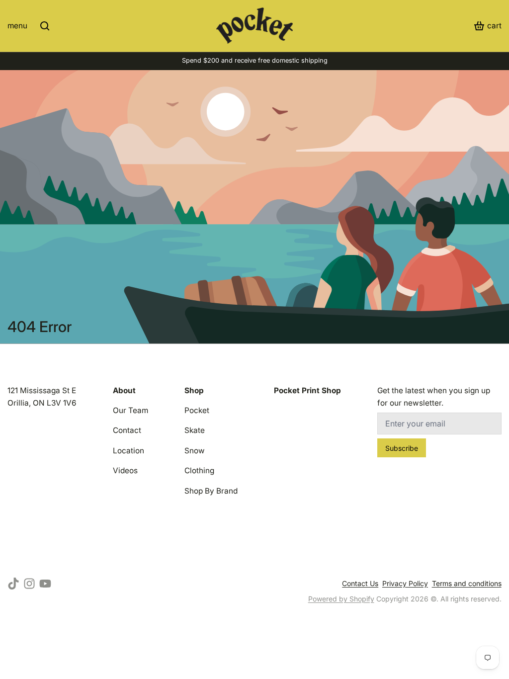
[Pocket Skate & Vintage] (254, 25)
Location (128, 450)
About (124, 390)
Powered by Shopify (341, 598)
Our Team (130, 410)
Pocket (196, 410)
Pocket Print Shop (307, 390)
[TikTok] (13, 584)
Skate (194, 430)
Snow (194, 450)
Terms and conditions (467, 583)
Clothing (199, 470)
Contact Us (360, 583)
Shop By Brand (211, 491)
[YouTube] (45, 584)
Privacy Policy (405, 583)
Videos (125, 470)
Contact (127, 430)
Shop (194, 390)
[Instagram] (29, 584)
